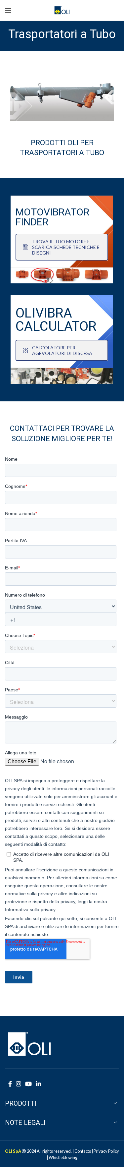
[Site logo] (62, 9)
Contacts (83, 1151)
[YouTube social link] (28, 1084)
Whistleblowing (63, 1157)
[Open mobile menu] (8, 10)
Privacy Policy (106, 1151)
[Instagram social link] (18, 1084)
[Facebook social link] (10, 1084)
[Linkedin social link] (38, 1084)
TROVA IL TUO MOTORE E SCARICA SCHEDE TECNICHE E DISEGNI (66, 247)
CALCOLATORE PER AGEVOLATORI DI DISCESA (62, 350)
